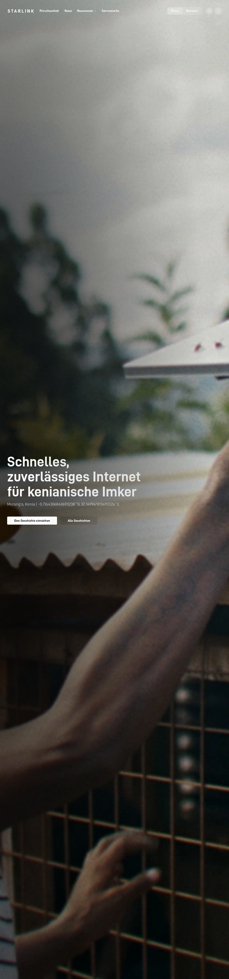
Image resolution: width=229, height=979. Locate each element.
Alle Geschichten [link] (79, 520)
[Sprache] (209, 11)
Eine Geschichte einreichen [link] (32, 520)
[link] (20, 11)
